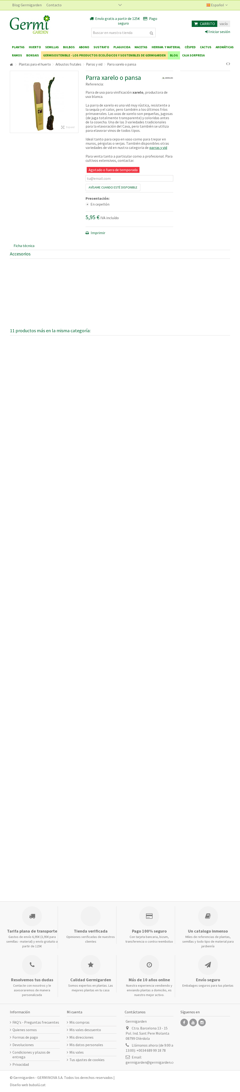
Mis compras (79, 1022)
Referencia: (95, 84)
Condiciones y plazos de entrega (31, 1054)
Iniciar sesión (219, 31)
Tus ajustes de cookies (87, 1059)
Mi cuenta (74, 1012)
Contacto (54, 5)
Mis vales (76, 1052)
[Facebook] (184, 1022)
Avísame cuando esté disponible (113, 187)
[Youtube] (193, 1022)
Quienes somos (24, 1029)
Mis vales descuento (85, 1029)
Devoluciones (23, 1044)
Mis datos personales (86, 1044)
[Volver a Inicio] (11, 65)
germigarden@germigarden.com (152, 1062)
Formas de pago (25, 1037)
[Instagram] (202, 1022)
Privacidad (20, 1064)
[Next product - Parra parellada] (229, 63)
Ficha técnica (24, 245)
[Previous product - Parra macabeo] (227, 63)
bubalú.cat (37, 1084)
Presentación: (98, 198)
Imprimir (97, 232)
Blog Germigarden (27, 5)
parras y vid (158, 147)
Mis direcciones (81, 1037)
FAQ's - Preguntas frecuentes (35, 1022)
